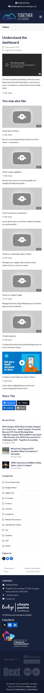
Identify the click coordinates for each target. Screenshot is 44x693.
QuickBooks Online (13, 525)
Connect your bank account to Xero (18, 377)
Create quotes (9, 336)
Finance (8, 503)
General (8, 509)
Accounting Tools (12, 482)
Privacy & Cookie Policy (15, 689)
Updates (8, 535)
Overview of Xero (10, 131)
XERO (7, 546)
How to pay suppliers (12, 172)
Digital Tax (9, 493)
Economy (9, 498)
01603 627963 (23, 3)
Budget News (11, 487)
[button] (40, 17)
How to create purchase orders (17, 254)
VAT (7, 541)
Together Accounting (13, 50)
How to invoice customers (14, 213)
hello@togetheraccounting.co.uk (23, 6)
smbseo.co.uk (30, 687)
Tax (6, 530)
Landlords (9, 514)
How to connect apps (12, 295)
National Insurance (13, 519)
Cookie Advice (32, 689)
